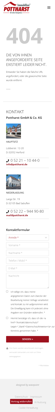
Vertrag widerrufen (21, 401)
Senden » (27, 339)
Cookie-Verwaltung (28, 407)
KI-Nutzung (40, 402)
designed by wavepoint (27, 384)
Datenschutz (21, 396)
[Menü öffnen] (49, 7)
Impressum (36, 396)
